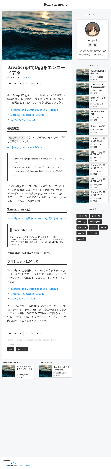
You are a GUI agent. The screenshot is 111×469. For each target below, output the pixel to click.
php (93, 227)
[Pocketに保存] (31, 83)
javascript (95, 221)
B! (10, 83)
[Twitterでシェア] (15, 83)
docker (93, 233)
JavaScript (22, 349)
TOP (12, 340)
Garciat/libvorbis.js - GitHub (27, 114)
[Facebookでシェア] (20, 83)
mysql (82, 227)
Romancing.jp (55, 4)
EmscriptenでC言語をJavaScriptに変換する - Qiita (36, 218)
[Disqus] (37, 415)
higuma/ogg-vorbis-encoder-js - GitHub (34, 109)
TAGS (11, 344)
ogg (81, 233)
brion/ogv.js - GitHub (23, 119)
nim (81, 239)
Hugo (14, 463)
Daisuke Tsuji (24, 465)
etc (103, 227)
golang (96, 216)
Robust (5, 465)
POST (28, 77)
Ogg (10, 349)
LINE (38, 83)
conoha (82, 216)
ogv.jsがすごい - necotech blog (25, 147)
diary (81, 221)
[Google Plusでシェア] (26, 83)
